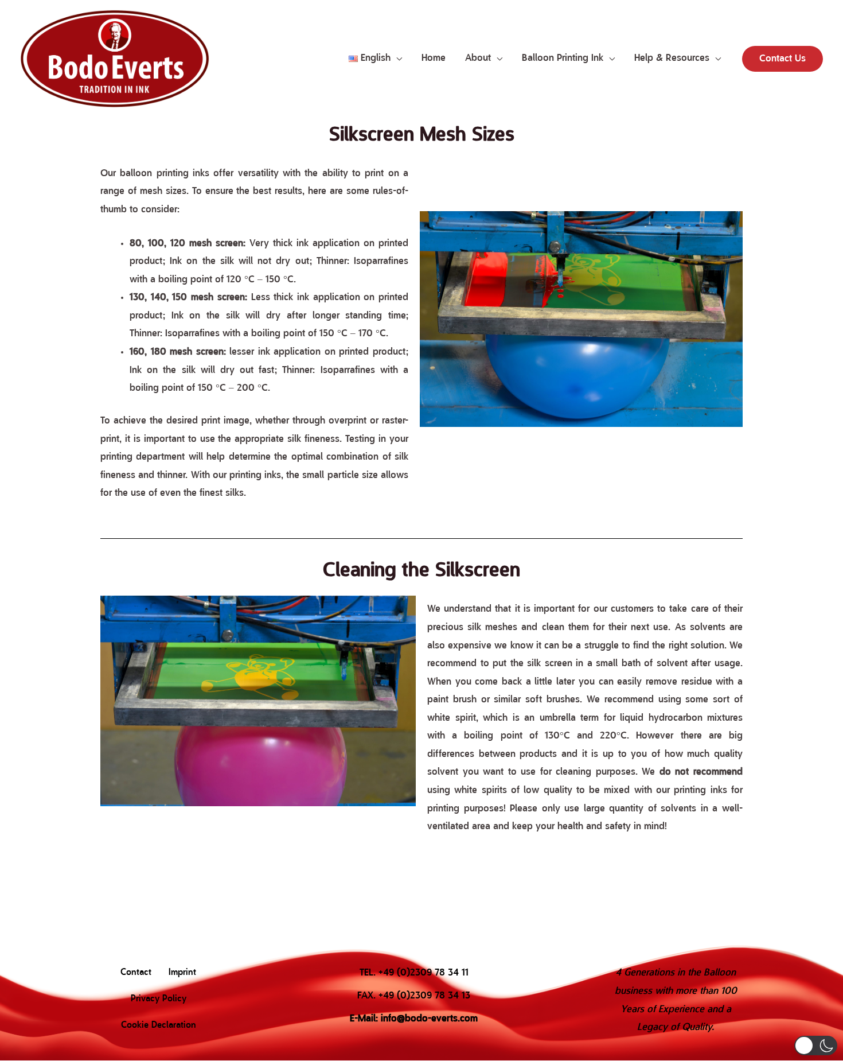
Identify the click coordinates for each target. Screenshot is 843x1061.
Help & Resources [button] (671, 58)
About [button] (478, 58)
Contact (135, 972)
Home (434, 58)
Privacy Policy (158, 999)
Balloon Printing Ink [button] (562, 58)
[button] (375, 58)
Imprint (182, 972)
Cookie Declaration (158, 1025)
